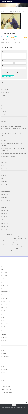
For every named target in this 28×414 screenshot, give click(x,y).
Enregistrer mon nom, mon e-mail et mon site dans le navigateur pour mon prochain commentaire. (14, 71)
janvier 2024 (5, 188)
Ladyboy (4, 105)
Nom (3, 60)
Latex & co (4, 140)
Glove (14, 242)
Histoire (4, 99)
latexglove (16, 245)
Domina (14, 238)
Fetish (11, 240)
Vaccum (6, 252)
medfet (8, 248)
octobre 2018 (5, 204)
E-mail (16, 60)
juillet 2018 (5, 210)
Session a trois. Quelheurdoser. (9, 156)
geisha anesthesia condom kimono (6, 242)
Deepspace (6, 238)
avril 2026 (4, 162)
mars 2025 (4, 175)
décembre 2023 (6, 191)
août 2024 (4, 178)
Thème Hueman (22, 409)
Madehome (19, 246)
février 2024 (5, 184)
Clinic (19, 236)
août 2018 (4, 207)
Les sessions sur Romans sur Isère (9, 131)
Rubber (4, 111)
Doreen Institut (3, 240)
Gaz (18, 240)
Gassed (15, 240)
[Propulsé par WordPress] (13, 409)
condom (2, 238)
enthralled (7, 240)
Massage (23, 246)
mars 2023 (4, 197)
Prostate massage (4, 250)
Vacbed (22, 250)
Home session (5, 102)
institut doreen (5, 245)
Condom (4, 86)
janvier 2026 (5, 168)
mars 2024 (4, 181)
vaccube (4, 121)
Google (17, 242)
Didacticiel (10, 238)
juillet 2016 (5, 226)
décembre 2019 (6, 200)
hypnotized (23, 242)
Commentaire (5, 51)
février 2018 (5, 220)
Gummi (20, 242)
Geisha (15, 39)
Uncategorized (5, 114)
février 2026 (5, 165)
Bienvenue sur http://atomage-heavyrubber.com (12, 126)
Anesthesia (4, 83)
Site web (4, 65)
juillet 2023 (5, 194)
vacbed (3, 118)
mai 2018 (4, 216)
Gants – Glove (5, 92)
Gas (13, 240)
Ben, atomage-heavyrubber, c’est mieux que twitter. (14, 153)
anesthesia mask (4, 236)
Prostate (4, 108)
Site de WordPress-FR (7, 392)
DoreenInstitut (21, 239)
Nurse (18, 248)
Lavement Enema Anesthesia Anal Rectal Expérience (9, 246)
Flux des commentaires (7, 389)
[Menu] (26, 1)
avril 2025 (4, 172)
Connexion (4, 383)
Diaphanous (5, 89)
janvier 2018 (5, 223)
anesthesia (8, 235)
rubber (10, 250)
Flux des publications (7, 386)
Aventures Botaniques (6, 39)
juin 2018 (4, 213)
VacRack (9, 252)
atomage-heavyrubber (7, 1)
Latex (12, 245)
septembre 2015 (6, 229)
